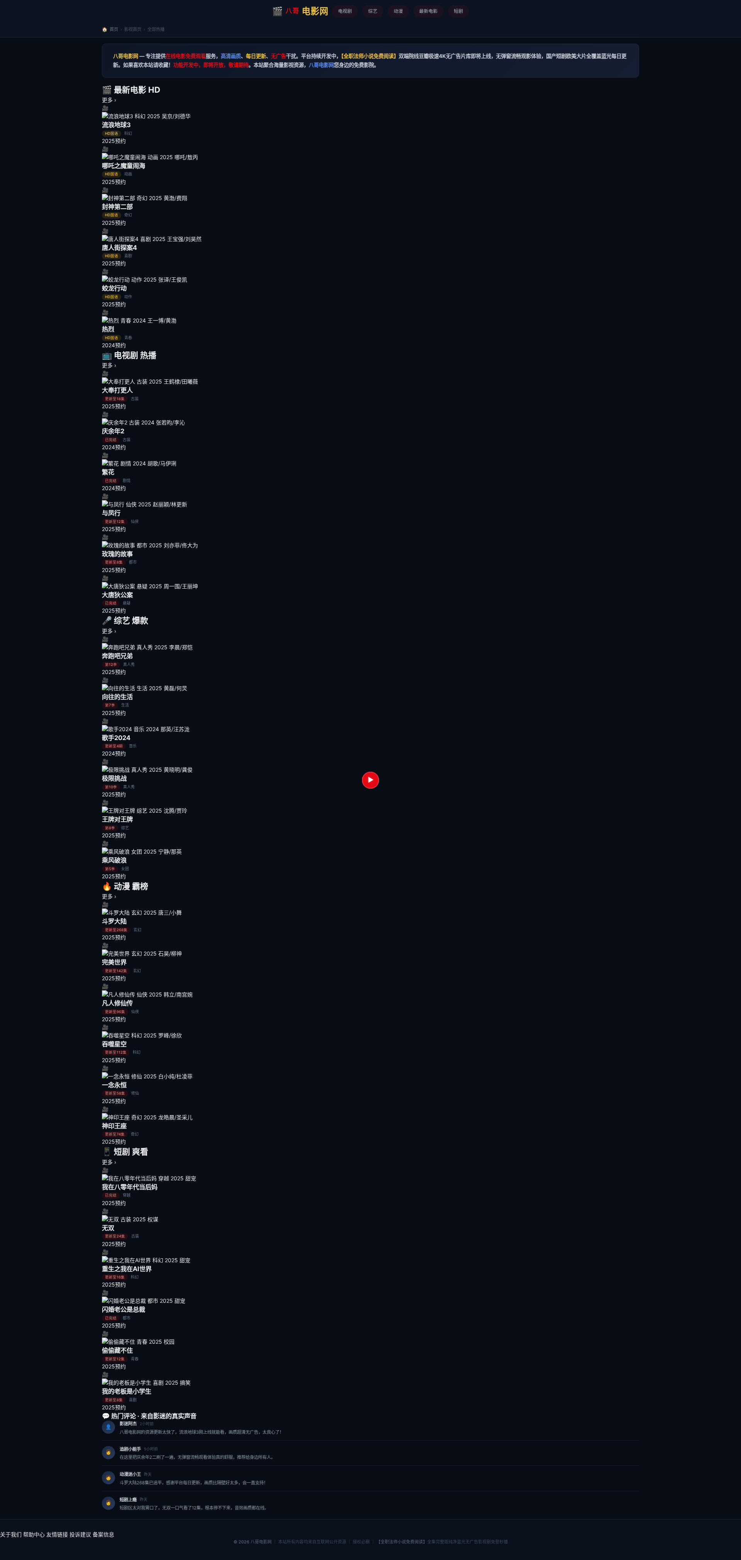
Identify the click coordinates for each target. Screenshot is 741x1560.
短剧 (458, 11)
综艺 (372, 11)
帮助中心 (34, 1534)
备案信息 (103, 1534)
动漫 (398, 11)
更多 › (109, 100)
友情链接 (57, 1534)
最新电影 (428, 11)
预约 (120, 140)
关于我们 (11, 1534)
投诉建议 (80, 1534)
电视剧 (345, 11)
